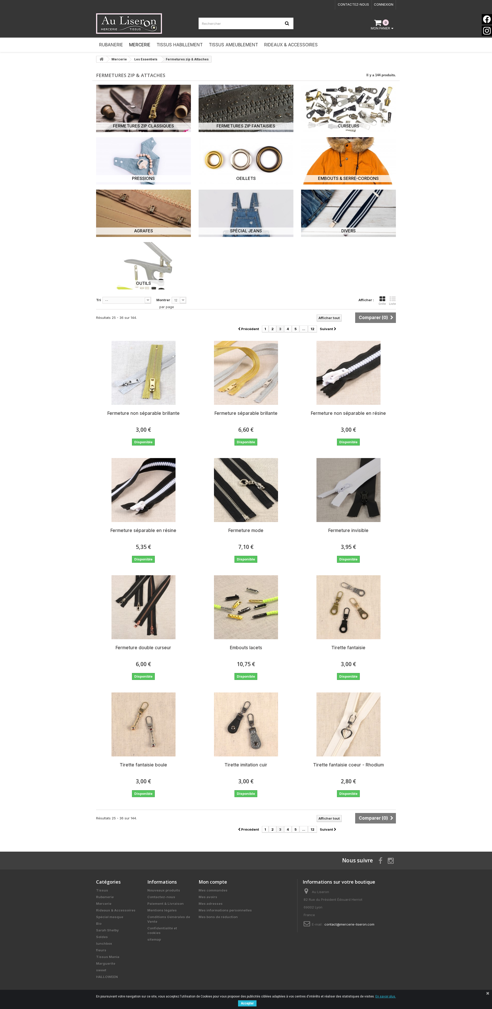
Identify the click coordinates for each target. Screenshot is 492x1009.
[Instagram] (487, 31)
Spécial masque (109, 917)
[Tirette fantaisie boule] (143, 724)
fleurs (101, 950)
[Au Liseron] (143, 23)
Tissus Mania (107, 957)
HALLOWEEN (107, 977)
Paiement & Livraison (165, 904)
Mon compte (213, 882)
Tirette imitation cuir (245, 764)
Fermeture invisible (348, 530)
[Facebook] (487, 19)
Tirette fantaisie (348, 647)
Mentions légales (162, 910)
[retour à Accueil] (101, 59)
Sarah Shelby (107, 930)
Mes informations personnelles (225, 910)
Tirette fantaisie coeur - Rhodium (348, 764)
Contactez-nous (353, 4)
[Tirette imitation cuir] (246, 724)
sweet (101, 970)
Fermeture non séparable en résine (348, 413)
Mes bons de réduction (218, 917)
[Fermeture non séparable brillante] (143, 373)
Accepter (247, 1003)
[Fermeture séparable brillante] (246, 373)
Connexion (383, 4)
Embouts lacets (246, 647)
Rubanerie (105, 897)
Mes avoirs (208, 897)
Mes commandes (213, 890)
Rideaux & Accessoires (116, 910)
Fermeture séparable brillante (246, 413)
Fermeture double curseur (143, 647)
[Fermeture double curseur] (143, 607)
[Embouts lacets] (246, 607)
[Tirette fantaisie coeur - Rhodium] (348, 724)
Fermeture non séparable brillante (143, 413)
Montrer (163, 300)
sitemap (154, 939)
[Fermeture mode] (246, 490)
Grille (382, 304)
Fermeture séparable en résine (143, 530)
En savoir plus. (385, 996)
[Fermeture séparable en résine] (143, 490)
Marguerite (105, 963)
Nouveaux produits (163, 890)
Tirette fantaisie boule (143, 764)
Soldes (102, 937)
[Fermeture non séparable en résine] (348, 373)
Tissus (102, 890)
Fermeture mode (245, 530)
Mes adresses (211, 904)
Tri (98, 300)
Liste (392, 304)
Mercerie (103, 904)
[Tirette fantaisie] (348, 607)
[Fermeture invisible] (348, 490)
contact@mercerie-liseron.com (349, 924)
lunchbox (104, 943)
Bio (98, 923)
